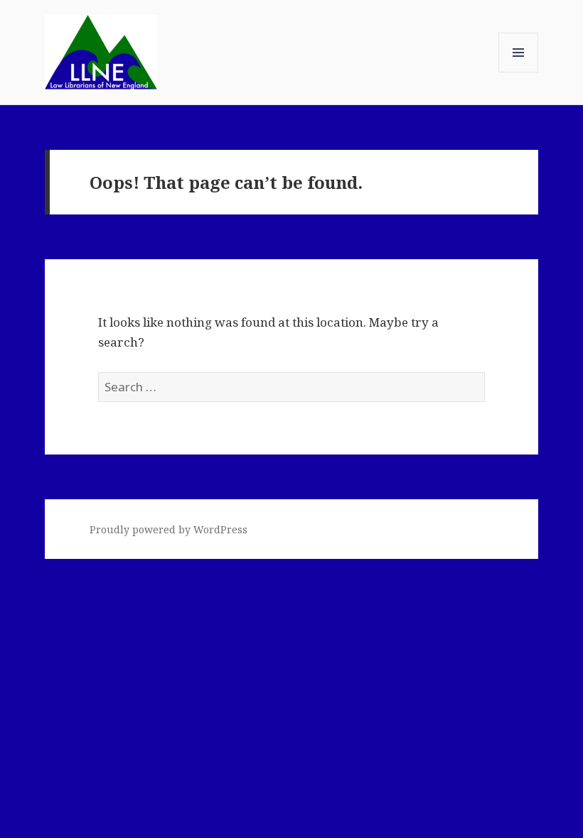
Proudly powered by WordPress (168, 529)
